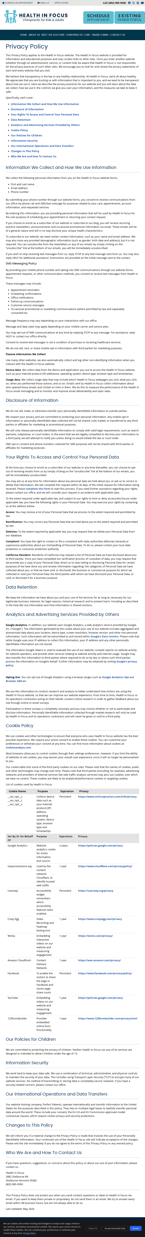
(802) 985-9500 (117, 3)
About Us (34, 35)
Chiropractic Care (78, 35)
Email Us (44, 2)
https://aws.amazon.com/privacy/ (99, 960)
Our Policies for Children (26, 135)
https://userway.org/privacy (95, 890)
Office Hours (61, 2)
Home (23, 35)
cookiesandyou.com (18, 747)
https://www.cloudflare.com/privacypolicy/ (105, 866)
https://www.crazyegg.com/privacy (100, 919)
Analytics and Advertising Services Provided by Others (45, 125)
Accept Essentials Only (115, 1228)
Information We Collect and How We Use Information (45, 104)
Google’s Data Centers (105, 636)
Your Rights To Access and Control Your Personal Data (45, 114)
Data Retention (21, 120)
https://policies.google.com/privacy (100, 845)
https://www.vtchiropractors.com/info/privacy (107, 796)
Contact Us (117, 35)
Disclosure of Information (27, 109)
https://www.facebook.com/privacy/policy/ (105, 973)
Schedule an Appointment (19, 2)
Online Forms (100, 35)
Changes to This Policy (25, 151)
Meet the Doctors (52, 35)
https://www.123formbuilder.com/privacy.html (107, 1018)
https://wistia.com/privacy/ (95, 936)
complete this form (38, 489)
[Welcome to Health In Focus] (36, 22)
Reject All (93, 1228)
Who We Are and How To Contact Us (33, 156)
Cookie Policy (19, 130)
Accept (136, 1228)
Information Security (24, 140)
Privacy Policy (29, 1233)
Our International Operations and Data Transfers (42, 146)
